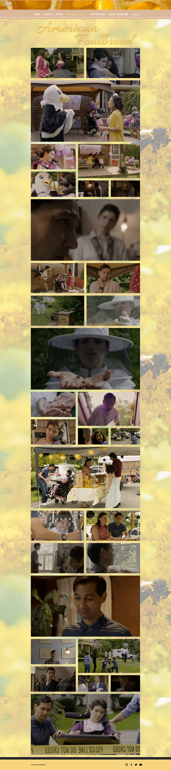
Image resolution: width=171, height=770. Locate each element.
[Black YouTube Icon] (140, 764)
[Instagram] (126, 764)
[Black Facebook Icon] (131, 764)
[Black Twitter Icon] (136, 764)
